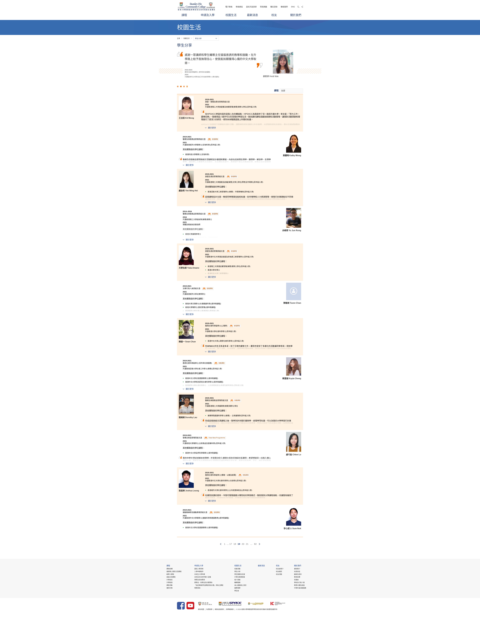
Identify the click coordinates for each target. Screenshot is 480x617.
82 (255, 544)
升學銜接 (169, 582)
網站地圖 (201, 609)
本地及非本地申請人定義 (202, 577)
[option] (240, 64)
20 (243, 544)
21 (247, 544)
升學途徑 (169, 580)
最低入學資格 (198, 569)
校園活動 (237, 569)
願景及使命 (298, 574)
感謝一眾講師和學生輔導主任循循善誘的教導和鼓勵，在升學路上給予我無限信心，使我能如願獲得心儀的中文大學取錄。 (220, 59)
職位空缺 (273, 7)
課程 (184, 15)
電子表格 (228, 7)
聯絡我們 (284, 7)
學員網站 (239, 7)
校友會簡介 (280, 569)
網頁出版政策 (219, 609)
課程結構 (169, 569)
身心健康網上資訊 (240, 585)
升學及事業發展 (239, 577)
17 (230, 544)
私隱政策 (209, 609)
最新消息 (252, 15)
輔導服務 (237, 582)
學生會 (236, 591)
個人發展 (237, 580)
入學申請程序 (198, 571)
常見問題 (263, 7)
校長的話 (297, 571)
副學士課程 (170, 574)
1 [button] (177, 86)
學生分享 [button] (198, 38)
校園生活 (231, 15)
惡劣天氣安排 (251, 7)
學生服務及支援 (239, 574)
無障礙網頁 (230, 609)
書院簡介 (297, 569)
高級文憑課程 (171, 577)
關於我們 (295, 15)
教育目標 (297, 577)
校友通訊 (279, 571)
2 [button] (181, 86)
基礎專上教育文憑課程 (174, 571)
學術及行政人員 (299, 582)
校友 (274, 15)
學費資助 (197, 588)
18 (235, 544)
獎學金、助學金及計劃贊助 (203, 582)
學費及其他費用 (199, 580)
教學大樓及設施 (299, 585)
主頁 (178, 38)
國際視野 (237, 588)
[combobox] (291, 90)
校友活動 (279, 574)
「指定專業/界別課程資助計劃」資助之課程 (208, 585)
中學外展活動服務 (300, 588)
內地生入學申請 (199, 574)
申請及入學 (207, 15)
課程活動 (169, 585)
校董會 (296, 580)
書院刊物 (169, 588)
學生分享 (237, 571)
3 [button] (184, 86)
